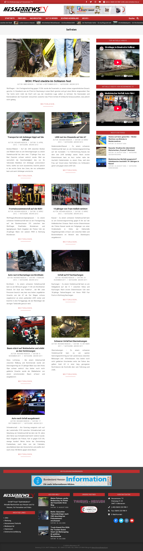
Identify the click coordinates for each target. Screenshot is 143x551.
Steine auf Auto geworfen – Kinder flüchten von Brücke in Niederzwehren (122, 139)
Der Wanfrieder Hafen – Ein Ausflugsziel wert (74, 23)
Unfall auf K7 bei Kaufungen (70, 275)
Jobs (6, 518)
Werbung (8, 521)
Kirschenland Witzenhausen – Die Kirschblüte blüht (36, 23)
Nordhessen (113, 168)
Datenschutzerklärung (13, 532)
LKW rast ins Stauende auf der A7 (70, 137)
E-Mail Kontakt (116, 514)
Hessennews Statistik (13, 523)
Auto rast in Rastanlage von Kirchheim (25, 275)
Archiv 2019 (74, 84)
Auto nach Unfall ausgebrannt (26, 418)
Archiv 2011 (82, 280)
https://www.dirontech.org (100, 547)
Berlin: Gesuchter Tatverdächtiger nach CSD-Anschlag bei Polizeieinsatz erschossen (59, 516)
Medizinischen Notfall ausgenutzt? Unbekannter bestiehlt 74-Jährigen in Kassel (123, 161)
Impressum (9, 529)
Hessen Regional (114, 154)
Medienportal (9, 526)
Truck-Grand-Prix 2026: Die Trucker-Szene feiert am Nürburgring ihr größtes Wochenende (60, 531)
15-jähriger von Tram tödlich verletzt (70, 209)
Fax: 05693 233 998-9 (119, 511)
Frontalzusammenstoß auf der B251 (25, 209)
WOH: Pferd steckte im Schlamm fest (48, 81)
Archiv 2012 (33, 145)
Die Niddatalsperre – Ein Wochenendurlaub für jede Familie (115, 23)
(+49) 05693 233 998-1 (119, 507)
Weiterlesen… (48, 104)
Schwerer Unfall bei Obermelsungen (70, 341)
